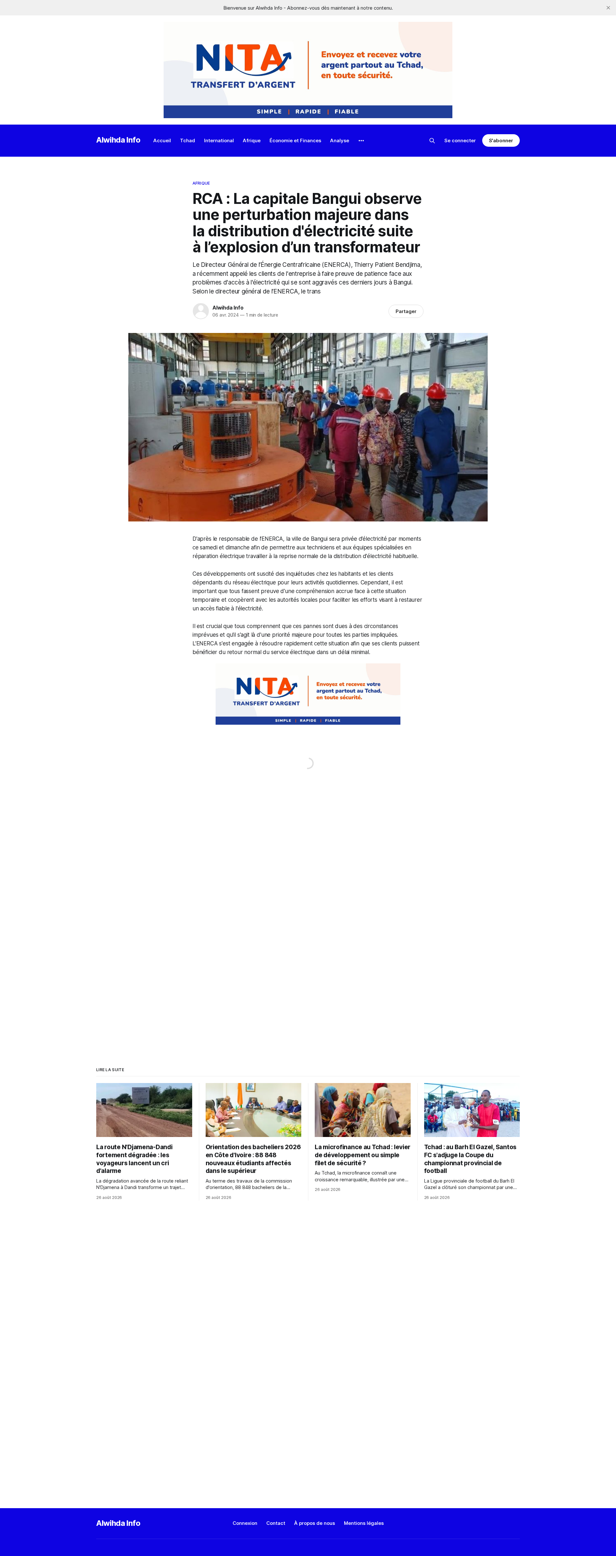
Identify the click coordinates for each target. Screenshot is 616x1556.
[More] (361, 140)
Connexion (245, 1523)
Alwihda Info (118, 139)
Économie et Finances (295, 140)
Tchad (187, 140)
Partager (406, 311)
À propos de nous (314, 1523)
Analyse (339, 140)
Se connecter (460, 140)
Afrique (252, 140)
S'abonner (501, 140)
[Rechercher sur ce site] (432, 140)
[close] (608, 8)
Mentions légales (364, 1523)
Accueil (162, 140)
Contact (275, 1523)
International (219, 140)
